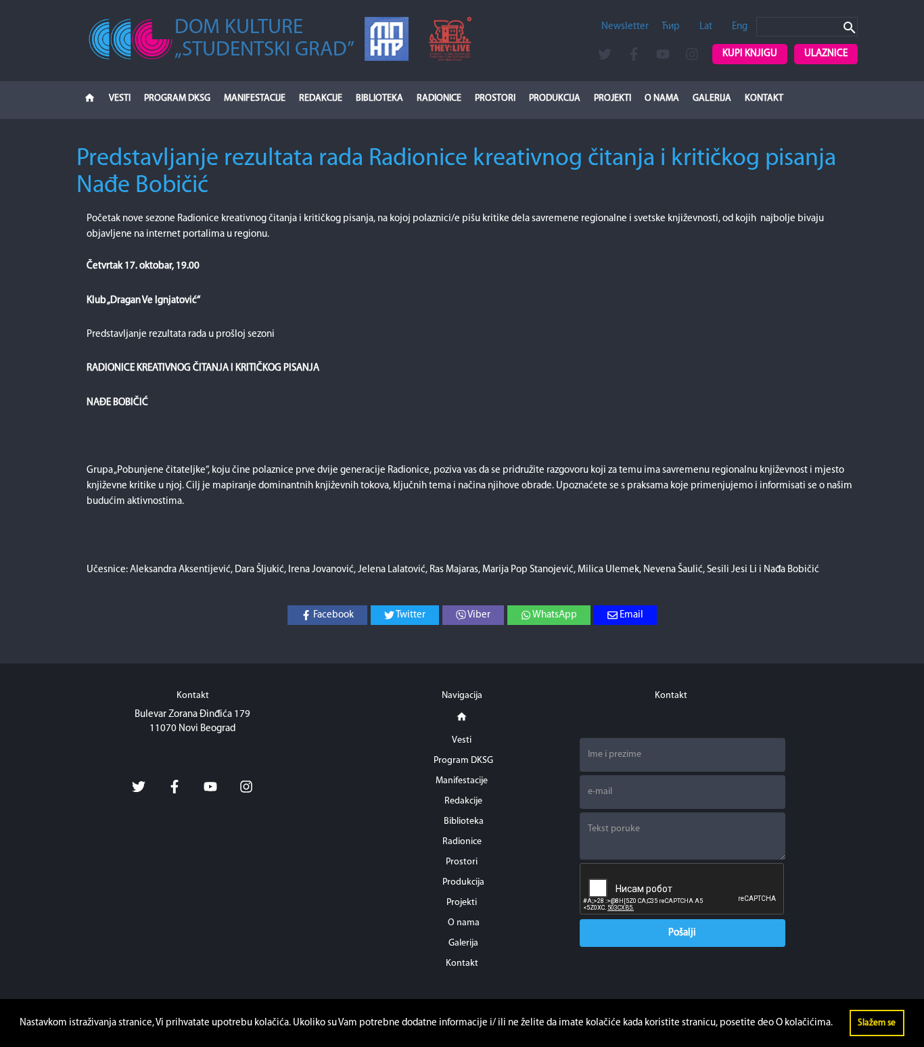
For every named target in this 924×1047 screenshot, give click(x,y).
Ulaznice (826, 54)
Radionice (439, 98)
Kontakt (764, 98)
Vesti (120, 98)
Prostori (495, 98)
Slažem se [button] (877, 1023)
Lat (705, 27)
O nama (662, 98)
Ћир (671, 27)
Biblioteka (379, 98)
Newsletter (625, 27)
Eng (739, 27)
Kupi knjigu (749, 54)
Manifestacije (254, 98)
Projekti (612, 98)
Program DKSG (177, 98)
